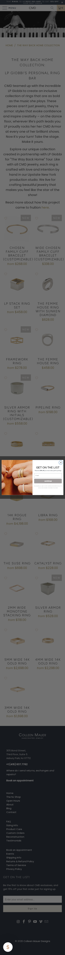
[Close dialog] (61, 462)
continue (48, 481)
